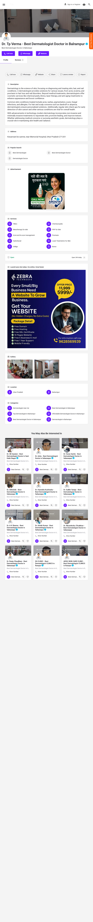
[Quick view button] (23, 469)
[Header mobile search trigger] (89, 4)
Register (77, 4)
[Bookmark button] (27, 469)
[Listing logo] (6, 36)
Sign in (69, 4)
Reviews (19, 60)
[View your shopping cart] (84, 4)
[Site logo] (12, 4)
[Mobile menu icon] (3, 4)
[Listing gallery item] (20, 369)
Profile (5, 60)
